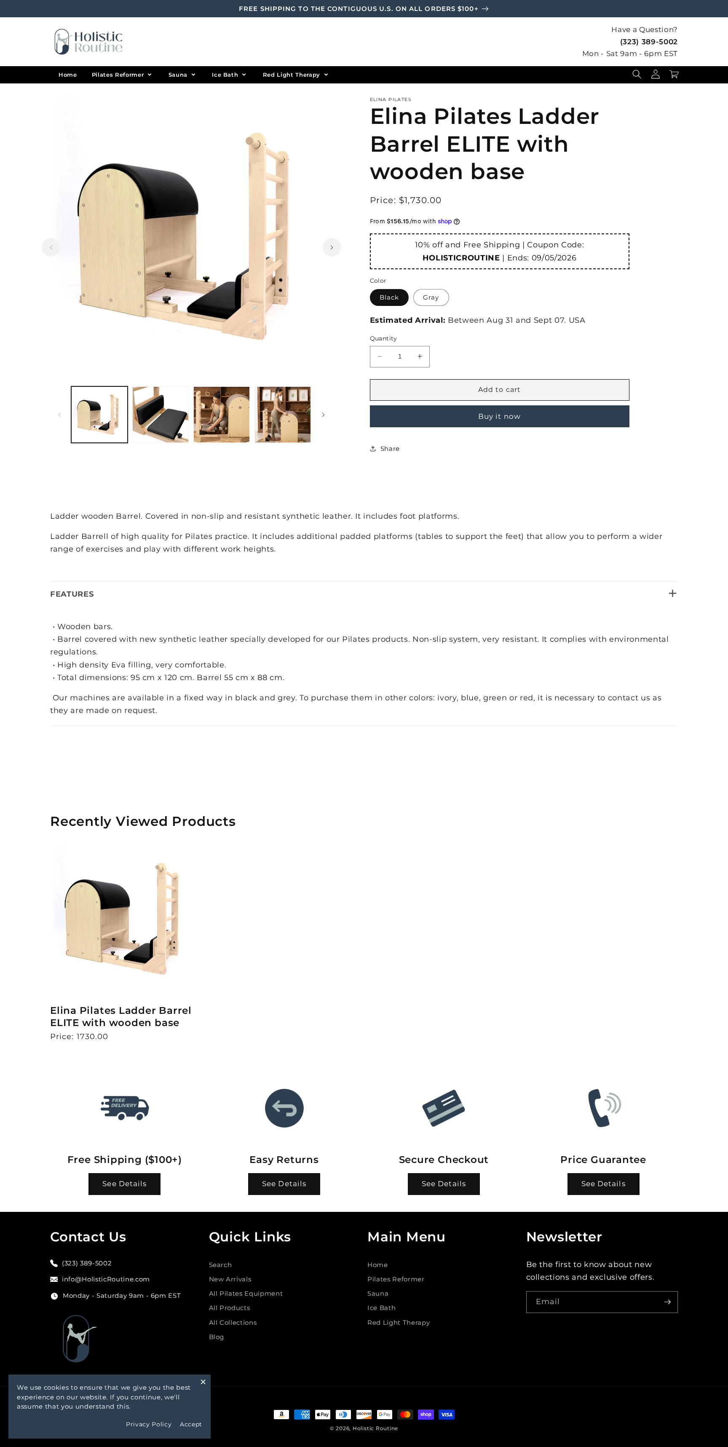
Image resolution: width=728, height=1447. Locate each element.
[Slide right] (332, 247)
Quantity (383, 338)
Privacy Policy (148, 1424)
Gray (431, 297)
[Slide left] (51, 247)
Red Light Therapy (292, 74)
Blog (217, 1337)
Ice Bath (226, 74)
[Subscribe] (667, 1302)
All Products (229, 1308)
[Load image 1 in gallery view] (99, 414)
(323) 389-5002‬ (649, 42)
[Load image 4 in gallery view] (282, 414)
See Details (124, 1183)
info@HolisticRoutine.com (106, 1279)
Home (68, 74)
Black (389, 297)
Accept (191, 1424)
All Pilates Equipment (246, 1293)
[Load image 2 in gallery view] (160, 414)
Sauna (179, 74)
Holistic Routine (375, 1428)
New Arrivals (230, 1279)
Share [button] (390, 449)
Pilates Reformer (119, 74)
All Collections (233, 1322)
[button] (637, 74)
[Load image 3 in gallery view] (221, 414)
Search (220, 1265)
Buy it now (499, 416)
